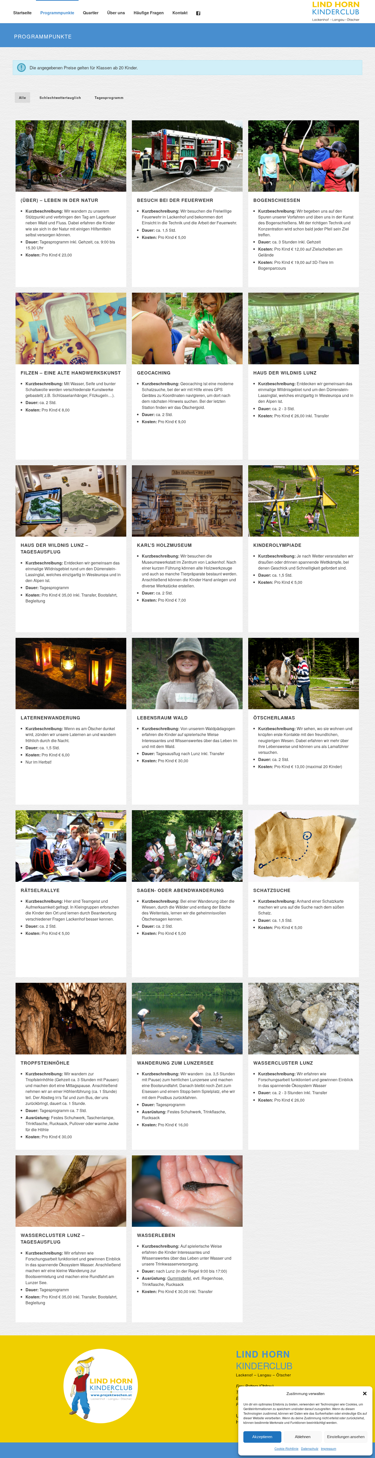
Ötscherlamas (274, 717)
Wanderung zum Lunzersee (175, 1063)
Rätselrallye (40, 890)
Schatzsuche (272, 890)
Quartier (90, 13)
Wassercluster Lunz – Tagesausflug (53, 1238)
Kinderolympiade (277, 545)
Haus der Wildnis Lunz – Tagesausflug (54, 548)
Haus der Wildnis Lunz (285, 372)
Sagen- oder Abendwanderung (180, 890)
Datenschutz (309, 1448)
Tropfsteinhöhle (45, 1063)
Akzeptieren (262, 1437)
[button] (364, 1393)
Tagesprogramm (109, 97)
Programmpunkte (57, 13)
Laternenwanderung (50, 717)
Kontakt (180, 13)
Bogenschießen (276, 200)
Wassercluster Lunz (283, 1063)
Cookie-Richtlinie (286, 1448)
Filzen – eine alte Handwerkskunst (71, 372)
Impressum (328, 1448)
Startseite (22, 13)
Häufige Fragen (149, 13)
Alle (22, 97)
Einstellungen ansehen (346, 1437)
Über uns (116, 13)
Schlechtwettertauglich (60, 97)
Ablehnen (302, 1437)
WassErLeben (156, 1235)
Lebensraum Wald (162, 717)
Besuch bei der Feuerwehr (175, 200)
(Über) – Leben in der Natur (59, 200)
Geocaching (154, 372)
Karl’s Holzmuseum (164, 545)
